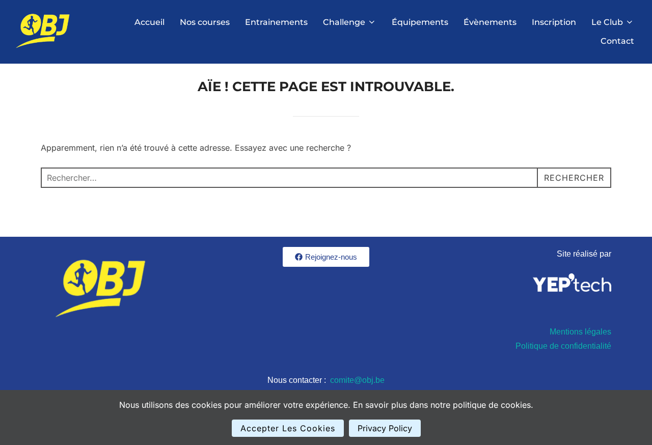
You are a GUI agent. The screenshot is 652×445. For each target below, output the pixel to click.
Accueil (149, 22)
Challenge (344, 22)
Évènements (490, 22)
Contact (617, 41)
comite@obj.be (357, 380)
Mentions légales (580, 331)
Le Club (607, 22)
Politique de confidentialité (563, 346)
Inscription (554, 22)
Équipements (420, 22)
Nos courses (205, 22)
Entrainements (276, 22)
